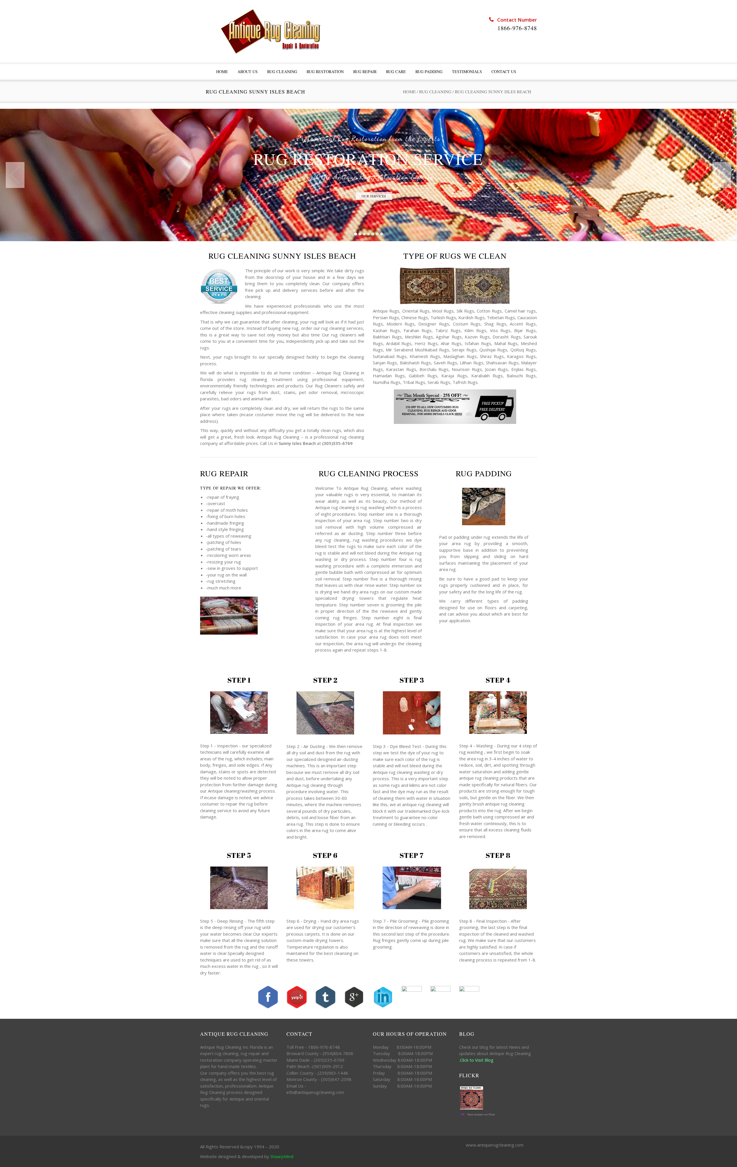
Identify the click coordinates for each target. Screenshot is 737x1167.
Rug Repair (365, 71)
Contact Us (503, 71)
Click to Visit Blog (477, 1060)
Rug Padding (428, 71)
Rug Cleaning (282, 71)
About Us (248, 71)
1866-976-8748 (517, 28)
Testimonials (467, 71)
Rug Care (396, 71)
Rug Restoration (325, 71)
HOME (222, 71)
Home (409, 91)
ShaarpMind (281, 1156)
